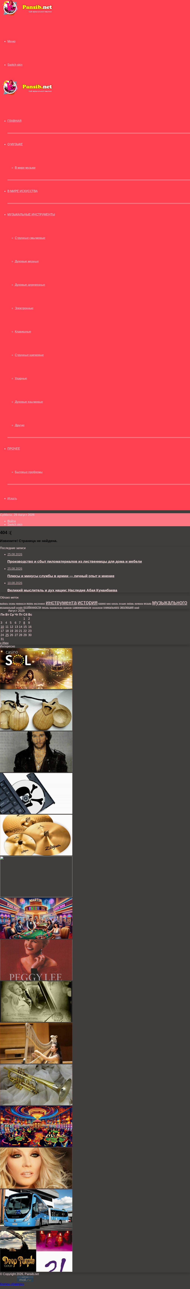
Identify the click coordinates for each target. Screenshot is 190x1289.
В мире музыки (25, 167)
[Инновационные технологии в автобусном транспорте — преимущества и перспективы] (36, 1229)
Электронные (24, 308)
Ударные (21, 378)
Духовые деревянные (30, 284)
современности (82, 607)
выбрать (4, 603)
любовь (130, 603)
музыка (147, 603)
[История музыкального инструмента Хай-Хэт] (36, 854)
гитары (12, 603)
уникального (111, 607)
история (88, 602)
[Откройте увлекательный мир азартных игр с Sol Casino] (36, 688)
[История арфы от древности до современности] (36, 1062)
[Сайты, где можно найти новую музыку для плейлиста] (36, 812)
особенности (32, 607)
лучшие (122, 603)
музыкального (169, 602)
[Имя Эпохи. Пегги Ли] (36, 979)
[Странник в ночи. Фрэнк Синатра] (36, 1021)
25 (7, 635)
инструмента (61, 602)
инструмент (39, 603)
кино (109, 603)
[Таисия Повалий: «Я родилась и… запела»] (36, 1187)
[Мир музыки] (27, 15)
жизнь (30, 603)
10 (2, 626)
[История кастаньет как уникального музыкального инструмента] (36, 729)
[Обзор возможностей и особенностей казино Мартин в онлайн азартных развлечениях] (36, 1145)
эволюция (127, 607)
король (115, 603)
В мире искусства (22, 191)
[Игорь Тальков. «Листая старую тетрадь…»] (36, 771)
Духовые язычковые (29, 401)
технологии (97, 608)
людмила (139, 603)
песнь (45, 607)
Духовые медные (27, 261)
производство (56, 608)
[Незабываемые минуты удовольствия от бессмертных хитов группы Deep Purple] (36, 1270)
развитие (67, 608)
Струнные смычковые (30, 238)
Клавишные (23, 331)
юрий (136, 608)
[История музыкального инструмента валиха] (36, 896)
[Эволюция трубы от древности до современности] (36, 1104)
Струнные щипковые (29, 355)
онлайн (19, 608)
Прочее (13, 448)
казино (102, 603)
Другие (19, 425)
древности (21, 603)
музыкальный (7, 607)
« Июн (4, 643)
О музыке (15, 144)
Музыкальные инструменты (31, 214)
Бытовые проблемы (28, 472)
